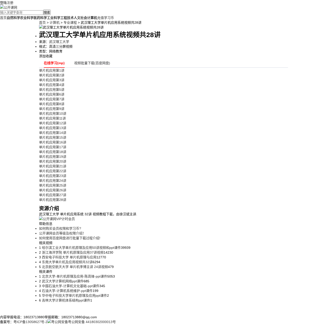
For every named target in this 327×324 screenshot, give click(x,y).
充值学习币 (105, 18)
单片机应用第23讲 (52, 176)
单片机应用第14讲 (52, 133)
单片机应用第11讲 (52, 118)
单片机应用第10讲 (52, 113)
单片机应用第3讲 (51, 80)
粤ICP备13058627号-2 (30, 322)
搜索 (47, 12)
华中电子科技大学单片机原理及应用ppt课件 (74, 295)
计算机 (55, 22)
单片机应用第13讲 (52, 128)
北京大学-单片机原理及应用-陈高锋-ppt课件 (74, 276)
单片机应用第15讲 (52, 137)
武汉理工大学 (59, 42)
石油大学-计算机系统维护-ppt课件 (67, 291)
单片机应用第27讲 (52, 195)
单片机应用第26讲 (52, 190)
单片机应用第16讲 (52, 142)
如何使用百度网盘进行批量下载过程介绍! (69, 238)
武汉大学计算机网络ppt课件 (62, 281)
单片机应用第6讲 (51, 94)
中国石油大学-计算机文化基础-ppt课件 (70, 286)
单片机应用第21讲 (52, 166)
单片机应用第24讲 (52, 180)
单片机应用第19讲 (52, 157)
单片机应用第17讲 (52, 147)
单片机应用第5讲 (51, 89)
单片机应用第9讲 (51, 109)
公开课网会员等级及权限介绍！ (62, 233)
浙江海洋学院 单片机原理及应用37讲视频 (72, 252)
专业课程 (70, 22)
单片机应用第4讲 (51, 85)
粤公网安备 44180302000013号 (92, 322)
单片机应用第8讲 (51, 104)
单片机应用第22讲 (52, 171)
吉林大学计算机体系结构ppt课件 (65, 300)
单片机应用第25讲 (52, 185)
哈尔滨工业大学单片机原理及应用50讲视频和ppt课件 (81, 248)
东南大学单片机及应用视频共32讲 (67, 262)
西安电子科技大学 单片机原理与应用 (68, 257)
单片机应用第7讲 (51, 99)
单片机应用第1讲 (51, 70)
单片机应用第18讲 (52, 152)
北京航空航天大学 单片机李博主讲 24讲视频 (74, 267)
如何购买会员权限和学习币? (60, 228)
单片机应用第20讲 (52, 161)
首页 (3, 18)
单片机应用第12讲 (52, 123)
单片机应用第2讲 (51, 75)
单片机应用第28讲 (52, 200)
